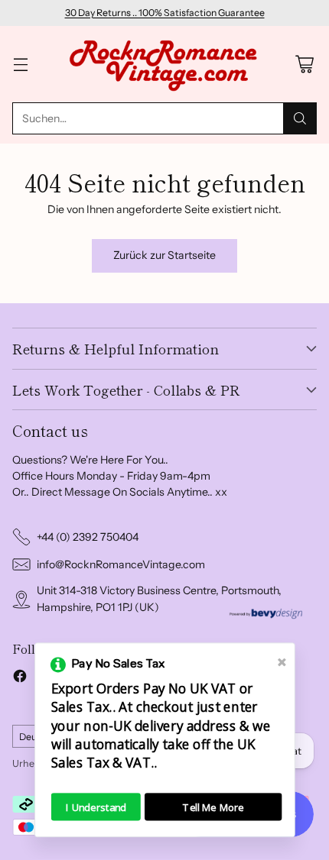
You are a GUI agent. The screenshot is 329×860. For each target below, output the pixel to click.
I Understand (96, 806)
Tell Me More (213, 806)
